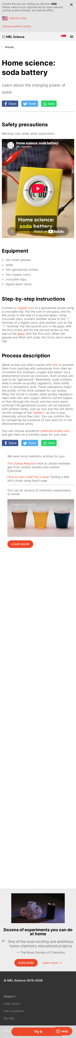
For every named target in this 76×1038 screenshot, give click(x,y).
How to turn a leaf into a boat (28, 477)
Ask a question (14, 1011)
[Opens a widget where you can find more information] (62, 1031)
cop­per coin (25, 308)
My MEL (9, 1018)
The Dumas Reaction (21, 463)
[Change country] (63, 36)
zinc (55, 365)
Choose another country (16, 26)
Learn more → (52, 963)
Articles (9, 47)
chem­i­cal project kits (54, 431)
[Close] (71, 4)
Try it (38, 1032)
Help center (12, 1003)
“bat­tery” (39, 412)
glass (21, 333)
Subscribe (26, 962)
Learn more (20, 544)
